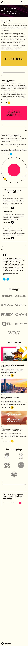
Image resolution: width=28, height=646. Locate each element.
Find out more (6, 207)
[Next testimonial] (7, 279)
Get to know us (5, 154)
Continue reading (5, 375)
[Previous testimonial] (4, 279)
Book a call (4, 102)
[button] (4, 279)
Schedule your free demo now (10, 503)
